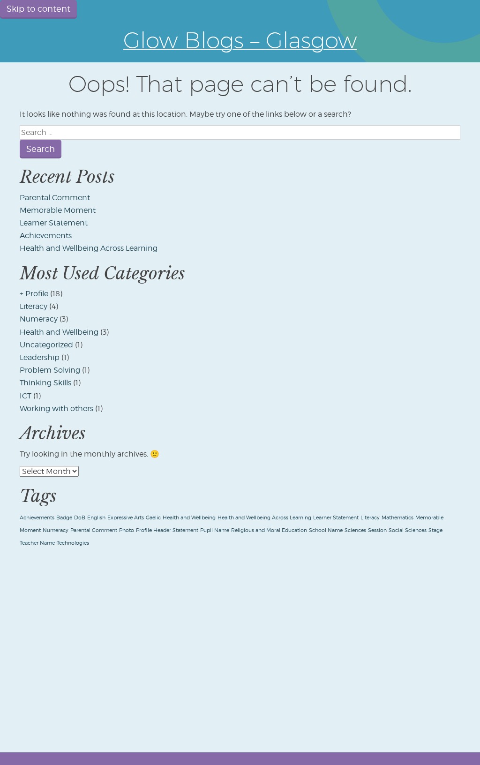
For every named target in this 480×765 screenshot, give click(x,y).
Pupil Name (214, 530)
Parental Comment (55, 197)
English (96, 518)
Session (377, 530)
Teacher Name (37, 543)
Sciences (355, 530)
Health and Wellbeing (59, 332)
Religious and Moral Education (269, 530)
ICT (25, 395)
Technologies (73, 543)
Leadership (40, 357)
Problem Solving (50, 370)
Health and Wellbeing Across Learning (89, 248)
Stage (435, 530)
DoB (79, 518)
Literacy (33, 306)
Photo (126, 530)
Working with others (56, 408)
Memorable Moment (58, 210)
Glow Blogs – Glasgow (240, 40)
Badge (64, 518)
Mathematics (397, 518)
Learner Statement (54, 222)
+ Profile (34, 293)
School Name (326, 530)
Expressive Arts (125, 518)
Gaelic (153, 518)
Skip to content (38, 9)
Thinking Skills (45, 382)
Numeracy (39, 319)
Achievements (46, 235)
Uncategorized (46, 344)
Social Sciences (408, 530)
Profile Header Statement (167, 530)
